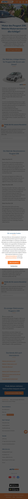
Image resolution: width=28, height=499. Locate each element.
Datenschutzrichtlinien (11, 257)
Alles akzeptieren (14, 262)
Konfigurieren (14, 266)
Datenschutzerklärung (11, 256)
